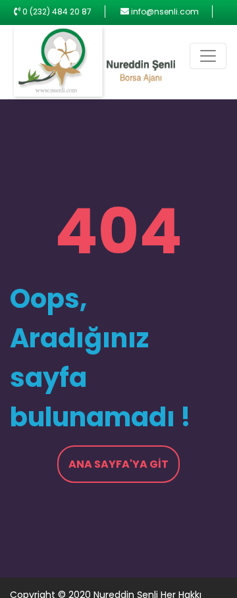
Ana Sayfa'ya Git (118, 464)
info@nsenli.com (165, 11)
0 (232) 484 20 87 (57, 11)
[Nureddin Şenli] (93, 64)
